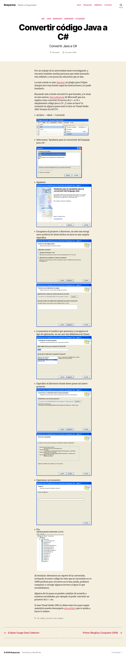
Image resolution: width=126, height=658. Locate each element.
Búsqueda (87, 5)
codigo (42, 618)
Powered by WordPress (31, 652)
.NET (43, 19)
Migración (68, 19)
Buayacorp (10, 5)
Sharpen (61, 82)
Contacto (108, 5)
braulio (57, 52)
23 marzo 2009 (70, 52)
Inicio (79, 5)
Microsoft (58, 19)
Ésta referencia (57, 97)
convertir (49, 618)
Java (49, 19)
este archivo (70, 608)
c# (38, 618)
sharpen (60, 618)
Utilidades (98, 5)
